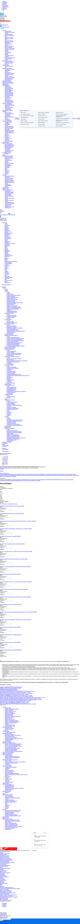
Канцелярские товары (12, 325)
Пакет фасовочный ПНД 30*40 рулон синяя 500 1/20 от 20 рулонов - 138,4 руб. (17, 691)
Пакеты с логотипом (4, 876)
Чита (6, 279)
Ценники (9, 418)
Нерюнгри (7, 254)
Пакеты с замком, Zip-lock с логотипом (8, 894)
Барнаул (6, 228)
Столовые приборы (19, 479)
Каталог (6, 289)
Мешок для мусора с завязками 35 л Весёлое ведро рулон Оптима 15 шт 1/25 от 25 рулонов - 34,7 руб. (22, 697)
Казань (6, 240)
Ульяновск (7, 273)
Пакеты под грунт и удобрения (43, 112)
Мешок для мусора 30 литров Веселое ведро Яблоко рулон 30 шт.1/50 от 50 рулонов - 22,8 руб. (20, 698)
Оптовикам (2, 878)
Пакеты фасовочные (24, 117)
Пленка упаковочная (11, 351)
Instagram (6, 459)
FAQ (1, 885)
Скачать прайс (3, 880)
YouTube (5, 462)
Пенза (6, 259)
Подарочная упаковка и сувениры (14, 358)
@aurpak (34, 850)
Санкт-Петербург (8, 263)
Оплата (1, 877)
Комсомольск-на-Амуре (10, 243)
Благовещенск (8, 230)
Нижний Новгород (9, 255)
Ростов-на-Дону (8, 262)
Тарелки (13, 479)
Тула (6, 269)
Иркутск (6, 239)
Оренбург (7, 258)
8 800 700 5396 (3, 15)
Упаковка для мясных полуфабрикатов (63, 118)
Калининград (7, 241)
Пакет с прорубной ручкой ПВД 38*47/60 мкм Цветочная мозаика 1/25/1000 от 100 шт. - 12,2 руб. (21, 699)
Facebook (6, 456)
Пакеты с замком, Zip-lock (42, 117)
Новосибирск (7, 225)
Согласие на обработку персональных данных (10, 888)
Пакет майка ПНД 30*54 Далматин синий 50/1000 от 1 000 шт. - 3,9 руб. (15, 692)
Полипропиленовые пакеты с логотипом (9, 896)
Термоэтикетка (33, 475)
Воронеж (7, 236)
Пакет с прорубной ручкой (25, 114)
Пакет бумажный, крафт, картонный (27, 115)
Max (3, 464)
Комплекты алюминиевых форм (48, 479)
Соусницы (30, 480)
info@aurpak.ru (4, 454)
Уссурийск (7, 274)
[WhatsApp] (1, 14)
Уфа (6, 275)
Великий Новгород (9, 232)
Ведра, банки (10, 480)
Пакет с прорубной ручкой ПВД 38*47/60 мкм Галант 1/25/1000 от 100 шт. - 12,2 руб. (18, 703)
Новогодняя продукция (12, 430)
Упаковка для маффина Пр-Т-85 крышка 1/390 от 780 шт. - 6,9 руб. (14, 694)
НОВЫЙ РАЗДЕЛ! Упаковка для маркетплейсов (10, 687)
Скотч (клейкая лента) (12, 387)
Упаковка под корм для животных (62, 114)
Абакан (6, 226)
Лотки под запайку (36, 480)
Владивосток (7, 234)
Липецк (6, 248)
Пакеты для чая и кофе (25, 124)
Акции (1, 884)
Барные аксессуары (28, 479)
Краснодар (7, 244)
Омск (6, 257)
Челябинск (7, 278)
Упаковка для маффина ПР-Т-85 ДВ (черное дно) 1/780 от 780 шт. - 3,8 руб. (16, 695)
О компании (2, 874)
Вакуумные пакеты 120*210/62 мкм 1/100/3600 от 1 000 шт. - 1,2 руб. (14, 701)
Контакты (2, 881)
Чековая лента (75, 475)
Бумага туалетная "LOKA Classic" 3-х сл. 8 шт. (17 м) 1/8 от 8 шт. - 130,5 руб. (16, 693)
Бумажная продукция (11, 315)
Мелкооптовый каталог (5, 851)
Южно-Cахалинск (8, 280)
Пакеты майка (23, 112)
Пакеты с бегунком (41, 114)
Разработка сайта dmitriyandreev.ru (4, 917)
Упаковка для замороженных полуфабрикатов (61, 116)
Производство (3, 875)
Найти (1, 920)
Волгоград (7, 235)
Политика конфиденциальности (7, 887)
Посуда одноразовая (11, 367)
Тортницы (26, 480)
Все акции (45, 832)
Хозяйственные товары (12, 401)
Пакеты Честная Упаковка (48, 474)
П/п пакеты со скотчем (42, 115)
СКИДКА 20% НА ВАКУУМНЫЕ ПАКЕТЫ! (9, 690)
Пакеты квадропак (41, 124)
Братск (6, 231)
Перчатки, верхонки (68, 474)
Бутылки (15, 480)
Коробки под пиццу (11, 396)
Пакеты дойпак (23, 119)
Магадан (6, 249)
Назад (6, 223)
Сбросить (6, 501)
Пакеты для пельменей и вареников (27, 122)
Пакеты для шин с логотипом (6, 895)
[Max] (5, 14)
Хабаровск (7, 276)
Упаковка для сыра (41, 125)
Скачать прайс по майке (5, 21)
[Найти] (0, 23)
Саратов (6, 264)
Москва (6, 253)
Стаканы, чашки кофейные (6, 479)
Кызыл (6, 246)
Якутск (6, 281)
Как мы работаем (3, 883)
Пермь (6, 260)
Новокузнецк (7, 256)
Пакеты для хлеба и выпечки (61, 124)
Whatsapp (6, 923)
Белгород (7, 229)
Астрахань (7, 227)
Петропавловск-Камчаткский (11, 261)
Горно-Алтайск (8, 237)
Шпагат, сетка (3, 476)
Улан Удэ (7, 272)
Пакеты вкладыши (24, 120)
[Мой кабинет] (0, 215)
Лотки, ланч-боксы (37, 479)
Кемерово (7, 242)
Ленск (6, 247)
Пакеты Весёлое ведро (59, 474)
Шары (56, 475)
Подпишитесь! (42, 466)
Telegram (6, 461)
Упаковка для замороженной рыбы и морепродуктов (62, 120)
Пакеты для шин (41, 119)
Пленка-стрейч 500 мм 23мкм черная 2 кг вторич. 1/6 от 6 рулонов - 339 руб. (16, 696)
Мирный (6, 251)
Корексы (5, 480)
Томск (6, 268)
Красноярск (7, 245)
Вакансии (2, 886)
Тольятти (7, 267)
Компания (2, 873)
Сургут (6, 266)
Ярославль (7, 282)
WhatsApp (6, 463)
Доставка (2, 882)
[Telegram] (3, 14)
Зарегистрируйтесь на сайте (6, 467)
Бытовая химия (10, 321)
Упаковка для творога (59, 112)
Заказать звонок (3, 220)
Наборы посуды (20, 480)
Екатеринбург (8, 238)
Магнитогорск (8, 250)
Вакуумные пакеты (41, 122)
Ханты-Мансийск (8, 277)
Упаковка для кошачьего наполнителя (62, 122)
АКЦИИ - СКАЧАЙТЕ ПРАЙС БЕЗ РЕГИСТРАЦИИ (11, 686)
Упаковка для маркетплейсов (13, 337)
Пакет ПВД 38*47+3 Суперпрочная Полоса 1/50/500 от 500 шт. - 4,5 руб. (15, 700)
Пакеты (8, 293)
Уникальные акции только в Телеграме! (8, 689)
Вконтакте (6, 458)
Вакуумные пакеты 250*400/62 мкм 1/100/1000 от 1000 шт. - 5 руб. (14, 702)
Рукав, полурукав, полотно (43, 120)
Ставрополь (7, 265)
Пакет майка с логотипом (5, 891)
